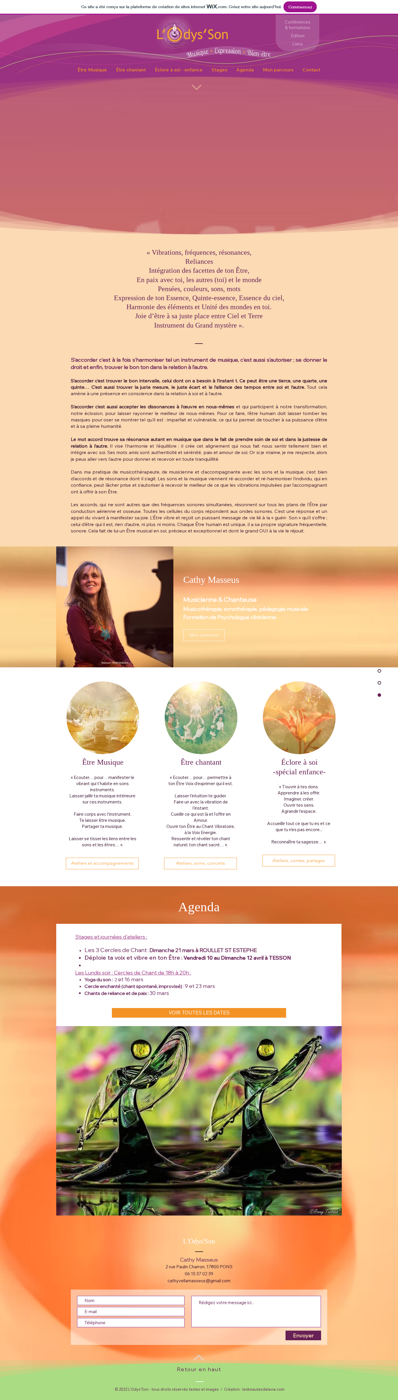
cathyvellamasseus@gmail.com (199, 1280)
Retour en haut (199, 1369)
